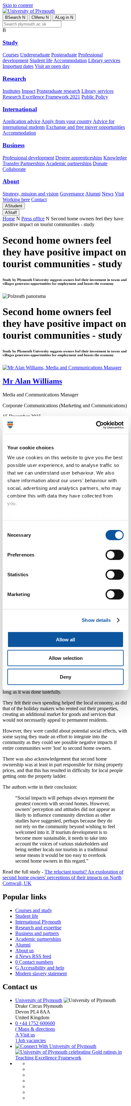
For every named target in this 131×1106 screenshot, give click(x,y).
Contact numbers (34, 962)
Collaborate (14, 169)
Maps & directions (35, 1029)
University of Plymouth (38, 1000)
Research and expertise (38, 927)
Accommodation (70, 60)
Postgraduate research (58, 91)
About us (24, 950)
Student (13, 205)
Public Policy (94, 97)
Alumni (92, 193)
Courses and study (33, 910)
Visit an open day (52, 66)
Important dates (18, 66)
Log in (64, 17)
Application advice (21, 121)
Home (9, 218)
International (20, 109)
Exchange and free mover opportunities (85, 127)
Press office (33, 218)
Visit (119, 193)
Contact (39, 199)
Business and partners (37, 933)
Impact (28, 91)
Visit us (25, 1034)
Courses (11, 54)
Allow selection (66, 658)
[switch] (115, 554)
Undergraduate (35, 54)
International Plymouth (38, 922)
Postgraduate (64, 54)
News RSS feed (33, 956)
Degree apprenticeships (78, 157)
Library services (104, 60)
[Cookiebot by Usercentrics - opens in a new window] (96, 425)
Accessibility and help (39, 967)
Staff (11, 212)
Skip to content (18, 5)
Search (15, 17)
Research (14, 78)
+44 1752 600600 (35, 1023)
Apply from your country (66, 121)
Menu (40, 17)
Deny (65, 676)
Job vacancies (30, 1040)
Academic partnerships (69, 163)
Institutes (11, 91)
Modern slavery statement (41, 973)
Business (13, 145)
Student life (41, 60)
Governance (72, 193)
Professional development (28, 157)
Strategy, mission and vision (31, 193)
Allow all (65, 639)
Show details (96, 620)
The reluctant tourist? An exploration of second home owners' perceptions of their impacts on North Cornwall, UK (63, 877)
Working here (16, 199)
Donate (100, 163)
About (11, 181)
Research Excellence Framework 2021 (41, 97)
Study (10, 42)
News (108, 193)
